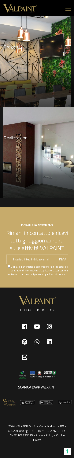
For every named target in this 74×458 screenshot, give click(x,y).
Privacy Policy (44, 435)
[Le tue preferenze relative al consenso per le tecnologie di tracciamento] (67, 451)
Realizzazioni (16, 137)
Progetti (12, 46)
